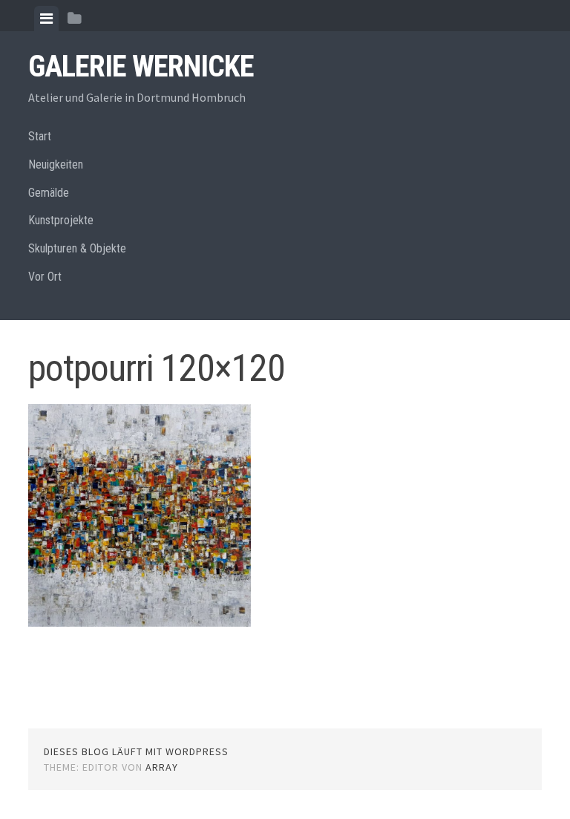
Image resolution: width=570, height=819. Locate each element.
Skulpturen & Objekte (77, 248)
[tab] (46, 18)
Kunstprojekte (61, 220)
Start (39, 136)
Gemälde (48, 193)
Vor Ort (45, 277)
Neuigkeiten (55, 164)
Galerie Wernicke (141, 66)
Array (161, 767)
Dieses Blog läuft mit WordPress (136, 751)
